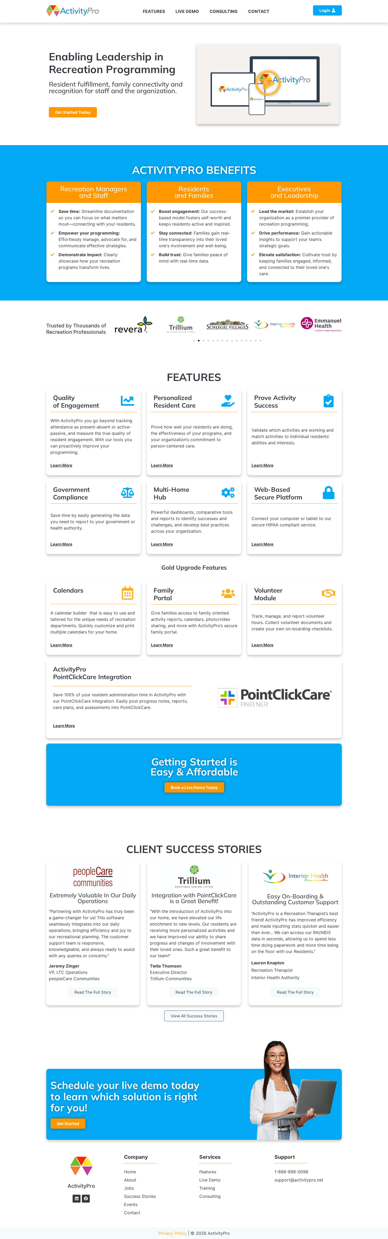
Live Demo (187, 11)
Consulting (224, 11)
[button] (268, 84)
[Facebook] (86, 1199)
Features (154, 11)
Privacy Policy (172, 1233)
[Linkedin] (77, 1199)
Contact (258, 11)
